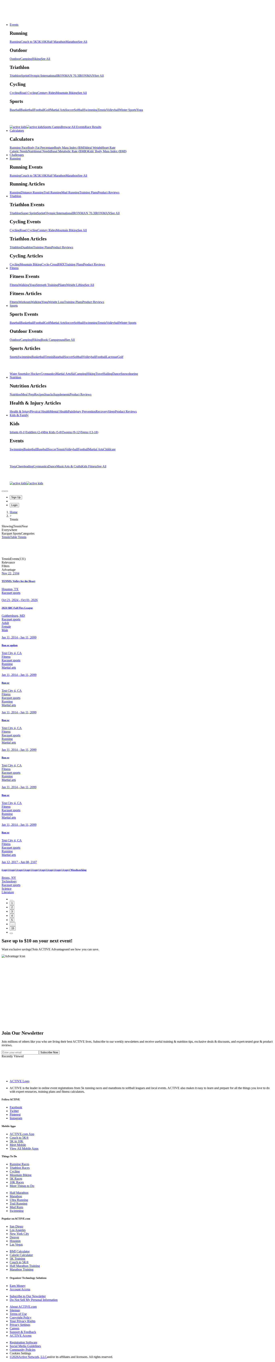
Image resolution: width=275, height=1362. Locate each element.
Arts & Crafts (72, 466)
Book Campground (53, 339)
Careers (14, 1328)
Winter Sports (127, 110)
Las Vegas (16, 1244)
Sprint (25, 75)
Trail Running (52, 192)
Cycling (15, 92)
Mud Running (70, 192)
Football (39, 110)
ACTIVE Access (20, 1335)
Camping (26, 58)
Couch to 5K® (19, 1137)
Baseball (15, 110)
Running (15, 41)
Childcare (109, 449)
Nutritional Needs (39, 151)
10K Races (17, 1182)
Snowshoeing (129, 373)
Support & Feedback (23, 1332)
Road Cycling (28, 92)
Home (14, 512)
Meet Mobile (18, 1145)
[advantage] (3, 491)
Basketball (27, 110)
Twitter (14, 1111)
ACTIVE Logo (19, 1081)
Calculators (17, 130)
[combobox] (137, 562)
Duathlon (27, 247)
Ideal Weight (94, 147)
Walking (24, 285)
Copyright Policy (20, 1317)
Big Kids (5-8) (52, 432)
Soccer (69, 110)
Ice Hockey (33, 373)
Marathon (72, 41)
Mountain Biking (67, 92)
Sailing (107, 373)
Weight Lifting (75, 285)
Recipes (39, 394)
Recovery (102, 411)
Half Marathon (56, 41)
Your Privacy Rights (22, 1321)
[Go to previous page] (11, 900)
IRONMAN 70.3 (68, 75)
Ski (73, 373)
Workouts (25, 302)
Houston (15, 1241)
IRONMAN (86, 75)
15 (12, 928)
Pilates (62, 285)
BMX (61, 264)
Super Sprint (29, 213)
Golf (47, 110)
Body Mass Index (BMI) (70, 147)
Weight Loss (56, 302)
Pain (70, 411)
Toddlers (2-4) (34, 432)
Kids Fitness (89, 466)
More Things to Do (22, 1186)
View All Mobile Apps (24, 1148)
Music (60, 466)
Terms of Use (18, 1314)
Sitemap (15, 1310)
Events (14, 24)
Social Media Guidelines (25, 1346)
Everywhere (9, 530)
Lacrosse (111, 357)
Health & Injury (20, 411)
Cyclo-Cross (49, 264)
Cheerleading (24, 466)
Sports (14, 305)
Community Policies (22, 1349)
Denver (14, 1237)
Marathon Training (21, 1269)
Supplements (61, 394)
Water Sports (18, 373)
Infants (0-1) (17, 432)
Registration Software (23, 1342)
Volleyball (112, 110)
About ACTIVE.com (23, 1306)
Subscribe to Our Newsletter (28, 1296)
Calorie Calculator (21, 1255)
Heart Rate (108, 147)
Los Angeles (18, 1230)
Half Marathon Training (25, 1266)
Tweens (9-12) (71, 432)
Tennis (102, 110)
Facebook (16, 1107)
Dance (116, 373)
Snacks (48, 394)
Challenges (17, 155)
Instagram (16, 1118)
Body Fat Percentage (41, 147)
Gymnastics (48, 373)
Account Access (20, 1289)
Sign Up (16, 497)
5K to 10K (16, 1141)
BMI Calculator (20, 1251)
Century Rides (46, 92)
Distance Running (32, 192)
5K (39, 41)
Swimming (91, 110)
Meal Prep (27, 394)
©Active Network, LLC (28, 1357)
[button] (137, 566)
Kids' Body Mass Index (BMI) (107, 151)
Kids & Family (19, 415)
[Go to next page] (11, 933)
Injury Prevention (84, 411)
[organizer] (6, 491)
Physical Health (40, 411)
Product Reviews (108, 192)
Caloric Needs (19, 151)
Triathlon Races (20, 1167)
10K (44, 41)
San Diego (16, 1226)
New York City (19, 1233)
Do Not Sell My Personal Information (34, 1300)
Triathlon (15, 75)
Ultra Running (19, 1200)
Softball (79, 110)
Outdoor (15, 58)
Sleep (111, 411)
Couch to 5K (29, 41)
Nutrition (15, 377)
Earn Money (18, 1285)
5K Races (16, 1178)
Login (14, 505)
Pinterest (15, 1114)
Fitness (14, 268)
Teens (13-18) (89, 432)
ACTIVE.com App (22, 1134)
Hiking (36, 58)
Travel (99, 373)
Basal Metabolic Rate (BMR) (69, 151)
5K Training (17, 1258)
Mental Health (59, 411)
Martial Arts (57, 110)
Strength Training (47, 285)
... (12, 924)
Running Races (19, 1164)
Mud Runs (16, 1207)
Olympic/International (43, 75)
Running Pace (19, 147)
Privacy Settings (20, 1324)
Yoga (139, 110)
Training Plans (88, 192)
